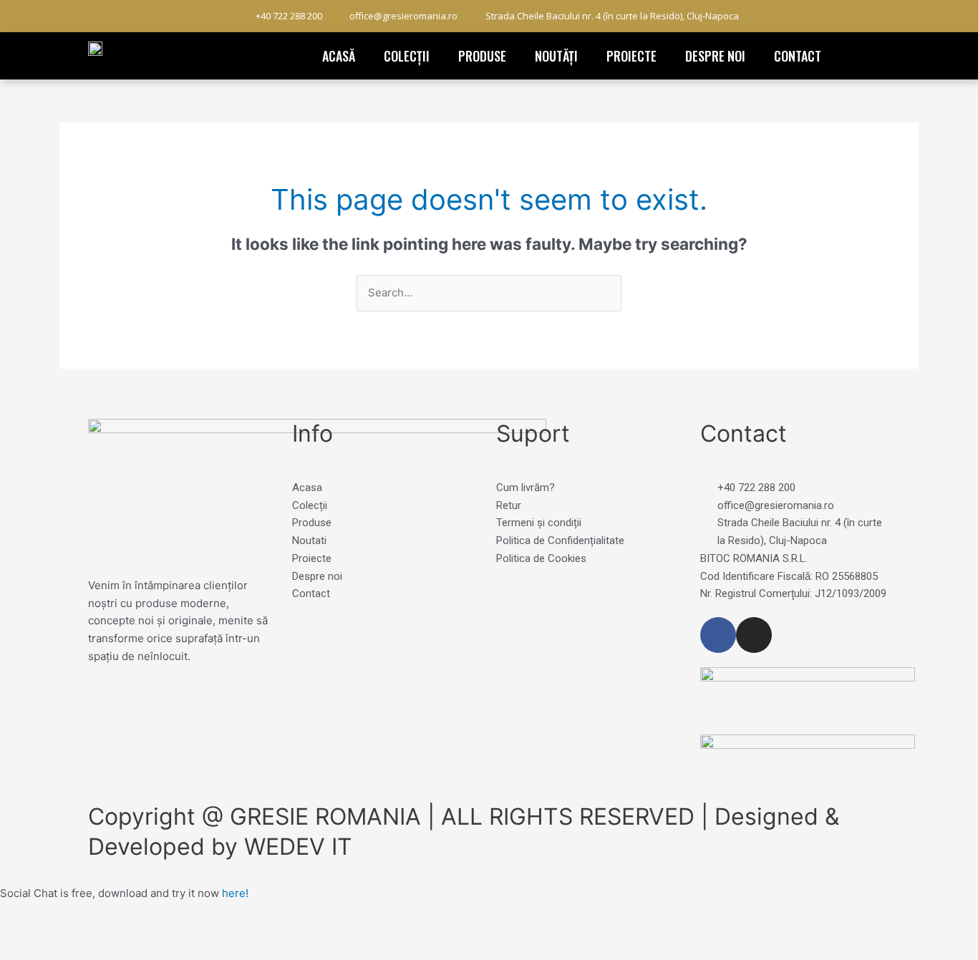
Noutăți (556, 56)
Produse (482, 56)
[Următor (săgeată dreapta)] (88, 953)
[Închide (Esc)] (209, 933)
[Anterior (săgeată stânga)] (28, 953)
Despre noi (715, 56)
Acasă (338, 56)
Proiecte (631, 56)
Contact (797, 56)
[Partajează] (149, 933)
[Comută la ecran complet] (88, 933)
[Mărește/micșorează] (28, 933)
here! (235, 893)
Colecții (407, 56)
